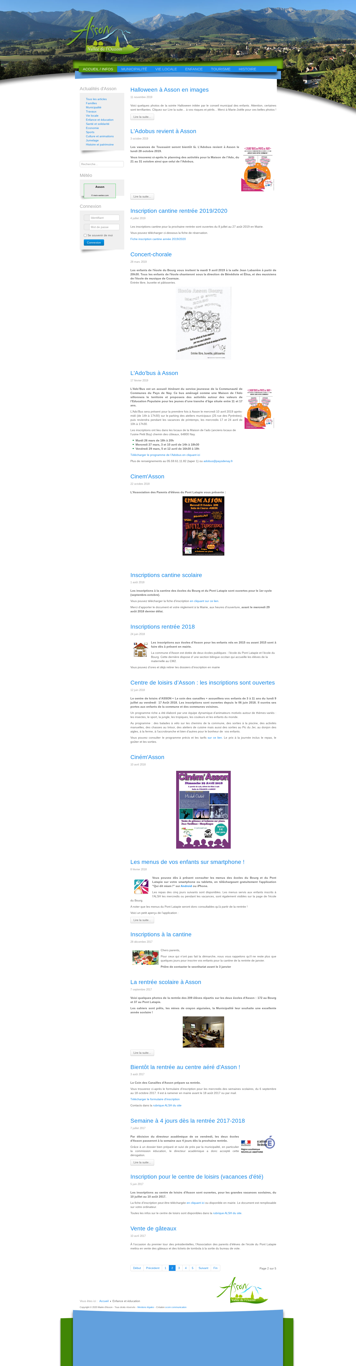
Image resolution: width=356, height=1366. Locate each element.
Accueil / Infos (98, 69)
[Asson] (101, 54)
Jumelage (92, 140)
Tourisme (221, 69)
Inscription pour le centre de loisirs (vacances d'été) (196, 1176)
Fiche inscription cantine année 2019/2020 (158, 239)
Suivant (203, 1268)
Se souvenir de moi (100, 235)
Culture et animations (100, 136)
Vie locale (166, 69)
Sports (90, 132)
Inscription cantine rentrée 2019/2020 (178, 211)
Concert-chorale (151, 254)
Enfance (194, 69)
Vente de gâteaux (153, 1228)
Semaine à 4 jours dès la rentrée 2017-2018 (187, 1121)
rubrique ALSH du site (167, 1105)
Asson (99, 186)
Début (137, 1268)
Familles (91, 103)
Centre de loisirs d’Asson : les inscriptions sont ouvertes (202, 682)
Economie (92, 128)
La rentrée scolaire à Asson (165, 982)
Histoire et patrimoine (100, 144)
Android (187, 886)
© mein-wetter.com (100, 195)
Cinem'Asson (147, 476)
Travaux (91, 111)
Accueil (104, 1301)
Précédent (152, 1268)
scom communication (175, 1307)
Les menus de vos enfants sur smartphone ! (187, 862)
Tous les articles (96, 99)
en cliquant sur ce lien (204, 601)
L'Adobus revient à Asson (163, 131)
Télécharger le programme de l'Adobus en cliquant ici (165, 455)
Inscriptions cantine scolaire (166, 575)
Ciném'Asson (147, 757)
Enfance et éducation (100, 119)
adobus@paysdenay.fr (218, 461)
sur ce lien (215, 737)
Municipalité (134, 69)
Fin (215, 1268)
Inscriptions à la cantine (161, 934)
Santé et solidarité (97, 123)
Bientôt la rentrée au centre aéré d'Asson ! (185, 1067)
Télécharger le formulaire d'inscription (155, 1099)
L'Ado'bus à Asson (154, 373)
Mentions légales (145, 1307)
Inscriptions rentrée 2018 (162, 626)
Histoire (247, 69)
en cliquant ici (195, 1202)
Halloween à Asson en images (169, 89)
